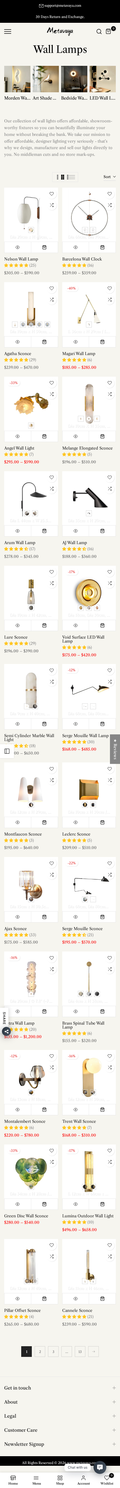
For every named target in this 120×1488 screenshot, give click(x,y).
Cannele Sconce (77, 1310)
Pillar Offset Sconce (22, 1310)
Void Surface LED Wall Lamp (83, 638)
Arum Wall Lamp (19, 542)
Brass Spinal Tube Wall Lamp (83, 1024)
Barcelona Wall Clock (82, 259)
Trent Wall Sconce (79, 1121)
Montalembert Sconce (24, 1121)
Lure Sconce (16, 636)
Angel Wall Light (19, 447)
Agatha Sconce (17, 353)
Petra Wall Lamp (19, 1022)
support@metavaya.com (62, 5)
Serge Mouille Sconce (82, 928)
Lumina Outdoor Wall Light (88, 1215)
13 (80, 1351)
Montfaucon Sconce (23, 833)
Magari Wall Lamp (78, 353)
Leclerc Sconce (76, 833)
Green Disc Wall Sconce (26, 1215)
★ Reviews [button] (115, 749)
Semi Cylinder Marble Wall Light (29, 737)
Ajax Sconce (15, 928)
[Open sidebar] (7, 751)
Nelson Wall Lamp (21, 259)
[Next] (93, 1351)
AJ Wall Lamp (74, 542)
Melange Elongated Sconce (87, 447)
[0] (108, 31)
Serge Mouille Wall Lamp (85, 735)
